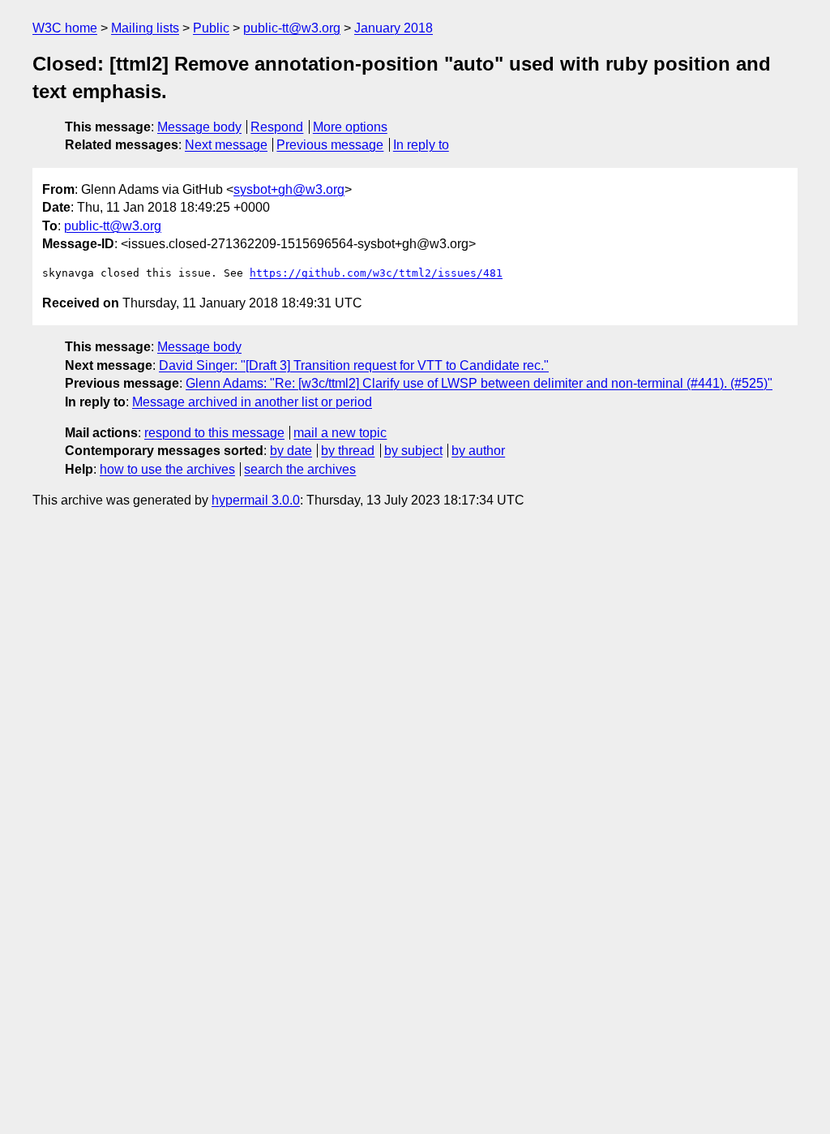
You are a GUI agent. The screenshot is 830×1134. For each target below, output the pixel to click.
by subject (413, 450)
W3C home (64, 28)
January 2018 (393, 28)
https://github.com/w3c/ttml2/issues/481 (376, 273)
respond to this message (214, 433)
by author (478, 450)
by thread (347, 450)
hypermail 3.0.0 (256, 500)
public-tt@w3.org (291, 28)
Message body (199, 127)
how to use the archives (167, 469)
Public (211, 28)
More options (350, 127)
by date (291, 450)
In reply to (421, 145)
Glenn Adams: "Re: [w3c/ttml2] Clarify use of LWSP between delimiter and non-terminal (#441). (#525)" (479, 383)
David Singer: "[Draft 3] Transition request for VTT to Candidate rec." (354, 365)
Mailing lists (145, 28)
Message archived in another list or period (252, 402)
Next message (226, 145)
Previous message (329, 145)
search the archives (300, 469)
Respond (276, 127)
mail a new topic (340, 433)
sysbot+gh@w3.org (288, 189)
